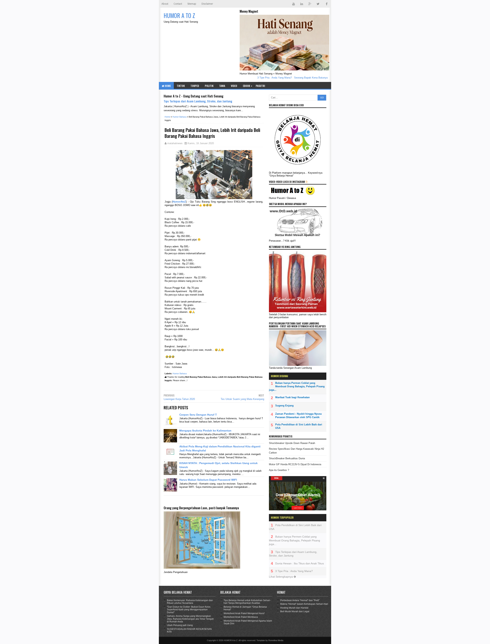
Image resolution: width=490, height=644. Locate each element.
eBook (246, 86)
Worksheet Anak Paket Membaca (241, 617)
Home (167, 86)
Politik (209, 86)
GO (322, 97)
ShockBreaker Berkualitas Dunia (287, 458)
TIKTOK (181, 86)
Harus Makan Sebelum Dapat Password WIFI (208, 479)
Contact (178, 3)
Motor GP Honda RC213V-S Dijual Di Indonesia (295, 464)
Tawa (222, 86)
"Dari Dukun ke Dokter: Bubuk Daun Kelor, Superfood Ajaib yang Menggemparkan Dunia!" (189, 610)
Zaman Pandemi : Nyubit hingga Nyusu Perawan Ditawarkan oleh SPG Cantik (298, 415)
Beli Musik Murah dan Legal (294, 611)
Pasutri (260, 86)
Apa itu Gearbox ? (279, 470)
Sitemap (191, 3)
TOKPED (194, 86)
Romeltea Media (275, 640)
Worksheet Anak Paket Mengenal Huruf (244, 613)
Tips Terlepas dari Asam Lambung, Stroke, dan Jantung (198, 101)
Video (234, 86)
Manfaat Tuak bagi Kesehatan (292, 397)
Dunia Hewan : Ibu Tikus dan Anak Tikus (299, 563)
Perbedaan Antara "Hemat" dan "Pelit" (299, 600)
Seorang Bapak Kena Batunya (301, 77)
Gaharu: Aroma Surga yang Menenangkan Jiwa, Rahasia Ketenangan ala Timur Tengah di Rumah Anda (190, 619)
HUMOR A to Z (231, 640)
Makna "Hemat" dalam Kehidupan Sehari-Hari (304, 604)
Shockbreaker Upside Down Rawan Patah (292, 443)
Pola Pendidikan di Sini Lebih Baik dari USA (298, 426)
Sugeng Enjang (284, 405)
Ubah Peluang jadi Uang (180, 625)
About (165, 3)
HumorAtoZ (179, 201)
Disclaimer (207, 3)
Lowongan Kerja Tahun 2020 (179, 399)
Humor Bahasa (180, 373)
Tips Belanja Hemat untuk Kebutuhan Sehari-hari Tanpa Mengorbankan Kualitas (247, 601)
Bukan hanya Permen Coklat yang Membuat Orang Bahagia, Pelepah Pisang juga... (297, 386)
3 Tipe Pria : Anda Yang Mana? (265, 77)
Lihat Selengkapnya (281, 576)
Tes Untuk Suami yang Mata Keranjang (242, 399)
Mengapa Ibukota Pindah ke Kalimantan (205, 430)
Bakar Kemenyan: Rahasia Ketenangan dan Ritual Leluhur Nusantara (190, 601)
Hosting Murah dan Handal (294, 607)
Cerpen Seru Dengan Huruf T (198, 414)
